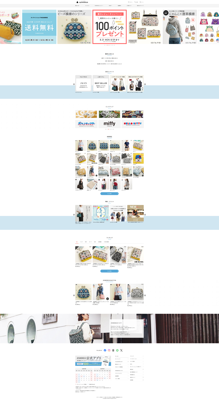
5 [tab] (111, 45)
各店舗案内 (117, 376)
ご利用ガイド (129, 5)
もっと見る (109, 193)
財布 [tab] (86, 241)
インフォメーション (133, 358)
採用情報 (131, 380)
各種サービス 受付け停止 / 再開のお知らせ (109, 58)
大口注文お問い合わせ (119, 361)
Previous (74, 84)
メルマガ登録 (132, 361)
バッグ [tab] (81, 241)
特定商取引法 (132, 374)
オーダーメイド (117, 358)
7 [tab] (114, 45)
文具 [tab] (95, 241)
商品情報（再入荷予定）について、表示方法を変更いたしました (109, 63)
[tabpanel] (109, 257)
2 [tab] (106, 45)
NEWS (131, 364)
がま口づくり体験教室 (119, 366)
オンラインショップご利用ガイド (135, 366)
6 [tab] (112, 45)
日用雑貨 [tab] (99, 241)
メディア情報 (117, 378)
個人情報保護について (134, 372)
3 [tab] (107, 45)
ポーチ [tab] (90, 241)
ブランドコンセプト (118, 373)
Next (145, 84)
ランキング (87, 5)
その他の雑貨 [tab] (106, 241)
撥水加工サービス (118, 364)
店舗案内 (119, 5)
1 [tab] (104, 45)
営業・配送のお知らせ (109, 61)
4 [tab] (109, 45)
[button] (136, 2)
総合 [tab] (77, 241)
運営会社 (131, 369)
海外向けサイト (140, 5)
